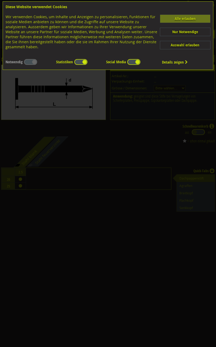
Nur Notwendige (185, 32)
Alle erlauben (185, 18)
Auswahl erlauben (185, 45)
